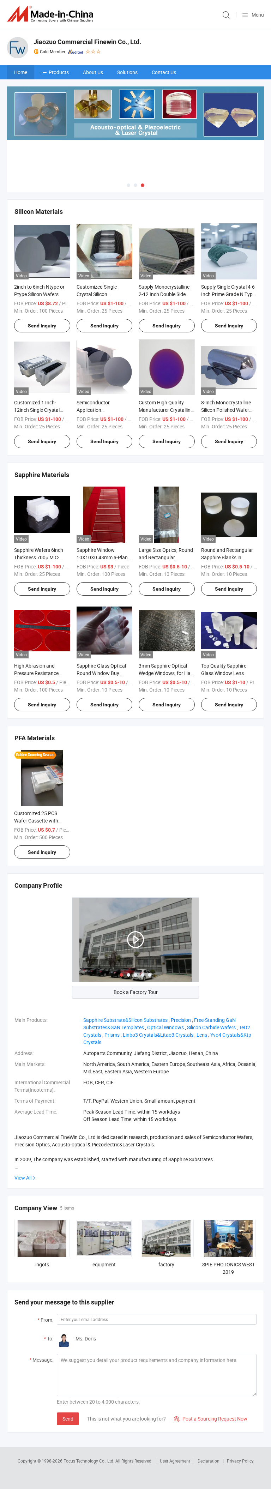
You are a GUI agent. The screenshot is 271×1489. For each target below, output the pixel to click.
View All (22, 1177)
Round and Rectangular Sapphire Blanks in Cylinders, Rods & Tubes (227, 557)
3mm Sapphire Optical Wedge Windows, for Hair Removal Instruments (166, 673)
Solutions (127, 72)
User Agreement (175, 1461)
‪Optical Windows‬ (165, 1027)
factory (166, 1264)
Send (67, 1418)
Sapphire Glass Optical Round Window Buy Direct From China (101, 673)
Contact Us (164, 72)
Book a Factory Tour (136, 992)
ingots (42, 1264)
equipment (104, 1264)
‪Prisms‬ (112, 1034)
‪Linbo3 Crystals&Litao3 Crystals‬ (158, 1034)
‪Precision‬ (181, 1020)
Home (20, 72)
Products (59, 72)
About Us (93, 72)
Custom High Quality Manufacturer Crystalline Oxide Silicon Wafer (166, 410)
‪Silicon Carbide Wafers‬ (211, 1027)
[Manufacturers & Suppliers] (51, 14)
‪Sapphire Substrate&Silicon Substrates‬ (125, 1020)
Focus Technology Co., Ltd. (89, 1461)
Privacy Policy (240, 1461)
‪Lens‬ (202, 1034)
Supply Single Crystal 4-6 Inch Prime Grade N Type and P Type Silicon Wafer (228, 294)
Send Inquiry (42, 325)
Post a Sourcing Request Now (210, 1418)
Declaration (208, 1461)
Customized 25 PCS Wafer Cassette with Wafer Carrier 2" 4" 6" (36, 820)
